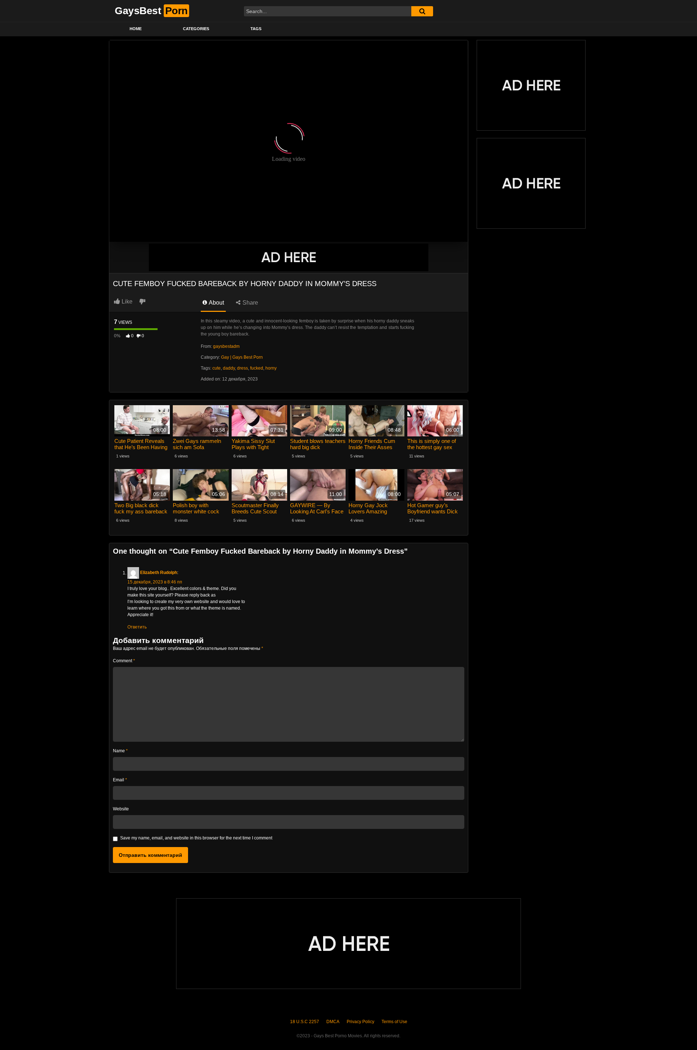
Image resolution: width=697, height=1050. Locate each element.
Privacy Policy (360, 1021)
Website (121, 808)
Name (120, 750)
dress (242, 368)
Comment (124, 660)
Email (120, 779)
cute (216, 368)
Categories (196, 29)
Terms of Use (394, 1021)
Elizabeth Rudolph (158, 572)
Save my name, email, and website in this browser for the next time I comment (196, 838)
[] (422, 11)
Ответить (137, 627)
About (216, 303)
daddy (229, 368)
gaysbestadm (226, 346)
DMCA (332, 1021)
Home (136, 29)
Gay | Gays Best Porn (242, 357)
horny (271, 368)
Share (249, 303)
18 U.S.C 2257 (304, 1021)
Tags (255, 29)
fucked (256, 368)
